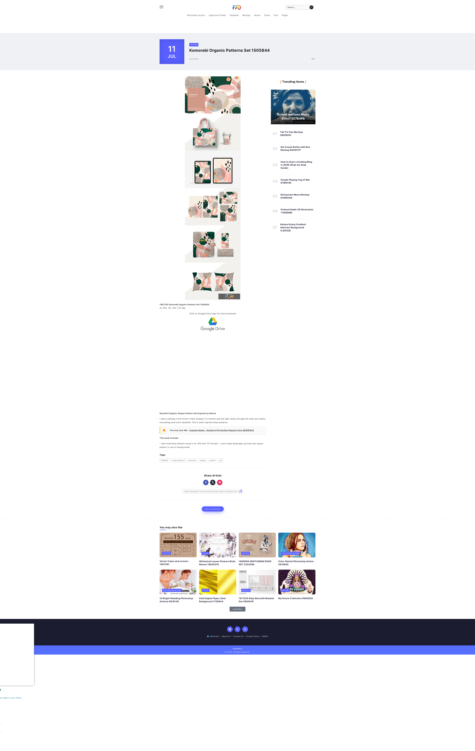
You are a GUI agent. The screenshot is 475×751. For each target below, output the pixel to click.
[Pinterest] (230, 629)
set (220, 460)
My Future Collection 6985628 (295, 598)
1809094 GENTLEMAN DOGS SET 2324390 (255, 563)
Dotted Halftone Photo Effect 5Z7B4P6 (293, 116)
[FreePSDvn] (236, 7)
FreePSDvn (237, 649)
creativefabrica (178, 460)
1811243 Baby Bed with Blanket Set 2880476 (256, 600)
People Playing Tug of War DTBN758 (295, 181)
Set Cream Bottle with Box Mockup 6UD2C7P (295, 148)
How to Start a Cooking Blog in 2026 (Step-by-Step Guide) (296, 165)
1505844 (164, 460)
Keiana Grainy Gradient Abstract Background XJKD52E (293, 227)
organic (203, 460)
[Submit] (311, 7)
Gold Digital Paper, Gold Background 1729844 (212, 600)
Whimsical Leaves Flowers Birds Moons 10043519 (217, 563)
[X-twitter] (237, 629)
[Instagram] (245, 629)
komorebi (192, 460)
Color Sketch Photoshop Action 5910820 (296, 563)
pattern (213, 460)
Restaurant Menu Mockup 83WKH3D (295, 196)
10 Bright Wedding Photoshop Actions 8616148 (176, 600)
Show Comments (213, 509)
